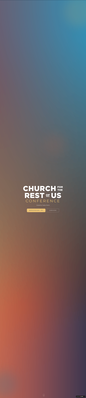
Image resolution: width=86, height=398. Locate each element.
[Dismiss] (84, 396)
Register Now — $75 (37, 210)
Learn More (52, 210)
